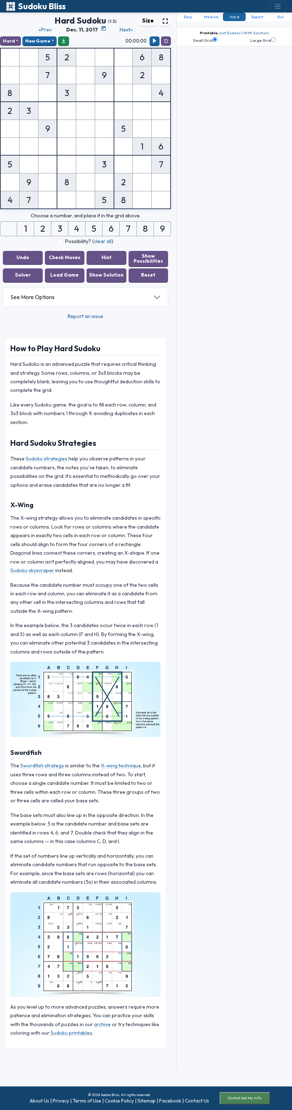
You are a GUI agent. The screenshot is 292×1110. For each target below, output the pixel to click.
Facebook (170, 1101)
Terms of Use (87, 1101)
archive (102, 1024)
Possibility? (78, 241)
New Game (37, 41)
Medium (211, 16)
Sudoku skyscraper (32, 570)
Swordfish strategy (42, 765)
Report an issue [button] (85, 316)
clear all (102, 241)
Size (148, 20)
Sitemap (146, 1101)
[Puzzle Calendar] (103, 28)
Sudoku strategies (46, 458)
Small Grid (203, 40)
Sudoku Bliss (42, 6)
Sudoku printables (71, 1033)
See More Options (32, 297)
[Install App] (63, 40)
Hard (9, 41)
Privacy (61, 1101)
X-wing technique (121, 765)
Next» (126, 29)
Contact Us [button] (197, 1101)
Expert (257, 16)
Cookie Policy (119, 1101)
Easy (188, 16)
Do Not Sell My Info (244, 1097)
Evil (280, 16)
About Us (39, 1101)
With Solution (256, 32)
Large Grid (260, 40)
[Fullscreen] (165, 20)
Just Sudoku (230, 32)
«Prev (45, 29)
